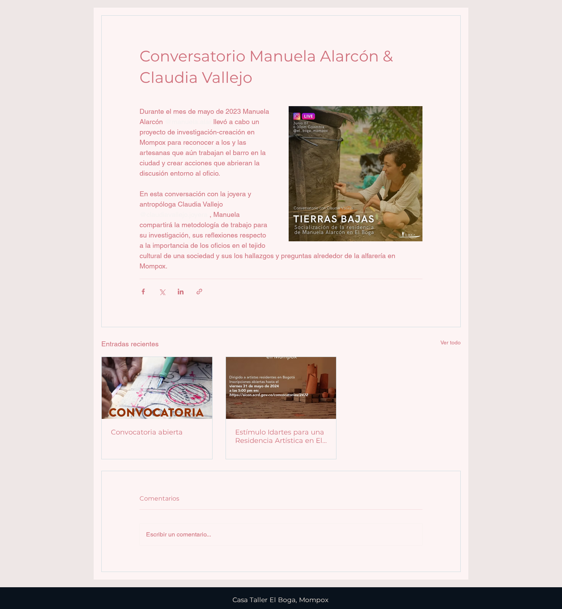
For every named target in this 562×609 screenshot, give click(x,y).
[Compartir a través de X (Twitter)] (162, 291)
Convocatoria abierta (147, 432)
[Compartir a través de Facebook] (143, 291)
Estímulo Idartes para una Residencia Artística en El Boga (279, 436)
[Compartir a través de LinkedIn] (180, 291)
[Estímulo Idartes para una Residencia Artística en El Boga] (281, 388)
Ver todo (450, 342)
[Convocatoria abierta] (157, 388)
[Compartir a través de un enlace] (199, 291)
